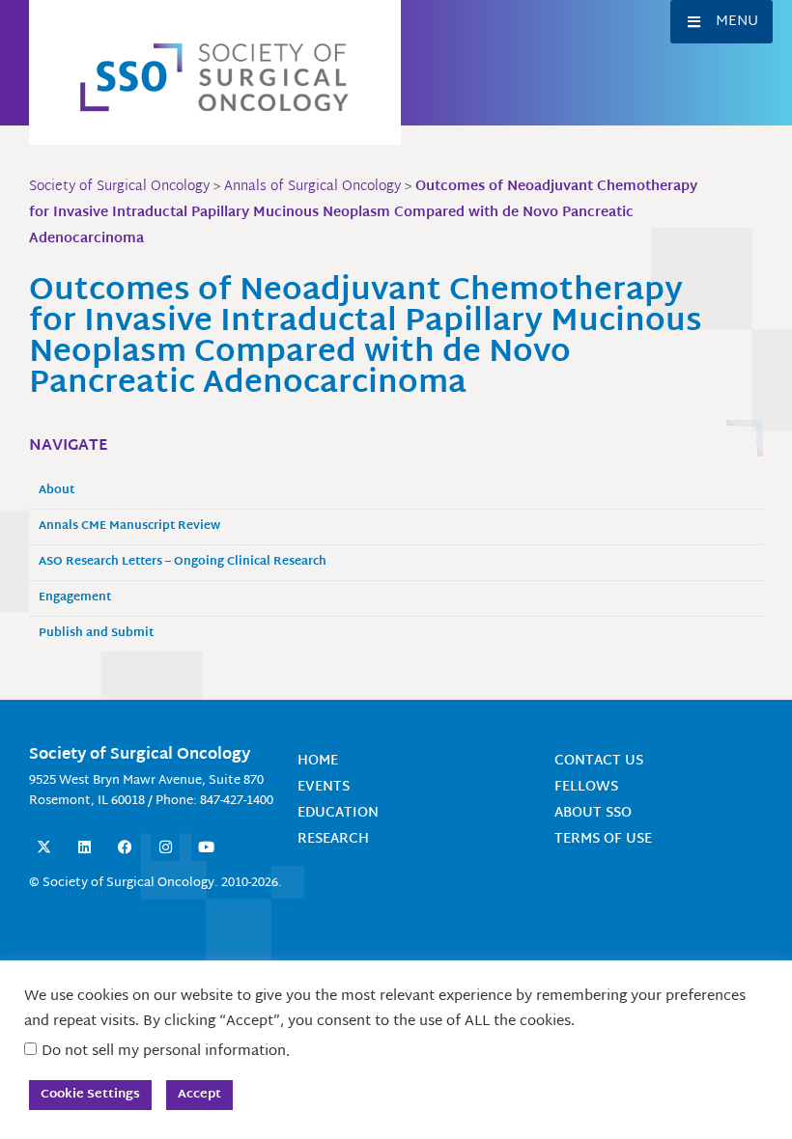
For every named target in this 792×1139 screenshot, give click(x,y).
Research (333, 839)
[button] (721, 21)
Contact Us (598, 761)
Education (338, 813)
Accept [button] (199, 1094)
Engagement (75, 598)
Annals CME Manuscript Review (129, 526)
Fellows (586, 787)
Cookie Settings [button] (90, 1094)
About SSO (593, 813)
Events (323, 787)
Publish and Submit (96, 634)
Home (317, 761)
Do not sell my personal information (164, 1052)
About (56, 491)
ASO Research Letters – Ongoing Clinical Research (182, 562)
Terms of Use (603, 839)
